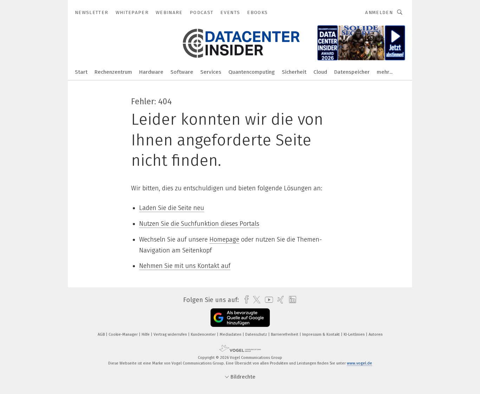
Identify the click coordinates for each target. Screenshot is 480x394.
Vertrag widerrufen (171, 334)
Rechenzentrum (113, 72)
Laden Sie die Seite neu (171, 208)
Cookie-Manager (124, 334)
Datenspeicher (352, 72)
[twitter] (254, 300)
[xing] (279, 299)
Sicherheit (294, 72)
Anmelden (379, 12)
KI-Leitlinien (355, 334)
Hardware (151, 72)
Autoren (376, 334)
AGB (102, 334)
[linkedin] (291, 299)
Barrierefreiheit (285, 334)
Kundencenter (204, 334)
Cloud (320, 72)
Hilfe (146, 334)
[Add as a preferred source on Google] (240, 317)
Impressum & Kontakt (321, 334)
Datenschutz (256, 334)
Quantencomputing (251, 72)
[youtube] (267, 299)
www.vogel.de (359, 363)
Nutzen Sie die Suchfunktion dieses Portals (199, 224)
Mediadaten (231, 334)
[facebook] (244, 299)
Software (181, 72)
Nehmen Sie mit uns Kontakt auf (185, 266)
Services (210, 72)
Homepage (224, 239)
